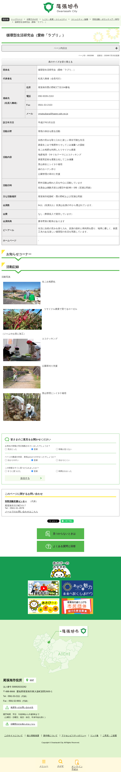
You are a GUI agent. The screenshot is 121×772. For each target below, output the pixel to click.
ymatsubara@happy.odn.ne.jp (53, 113)
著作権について (50, 735)
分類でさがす (32, 19)
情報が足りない (65, 449)
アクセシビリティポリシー (74, 735)
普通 (36, 449)
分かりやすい (13, 460)
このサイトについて (13, 735)
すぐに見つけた (14, 471)
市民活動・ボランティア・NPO (105, 19)
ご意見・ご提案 (110, 735)
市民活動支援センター (16, 501)
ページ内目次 (60, 48)
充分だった (12, 449)
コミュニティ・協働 (79, 19)
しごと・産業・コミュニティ (54, 19)
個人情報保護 (33, 735)
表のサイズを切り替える (60, 62)
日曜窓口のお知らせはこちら (23, 724)
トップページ (16, 19)
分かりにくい (64, 460)
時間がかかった (65, 471)
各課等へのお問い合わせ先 (22, 707)
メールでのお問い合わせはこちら (21, 511)
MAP (32, 680)
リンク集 (94, 735)
